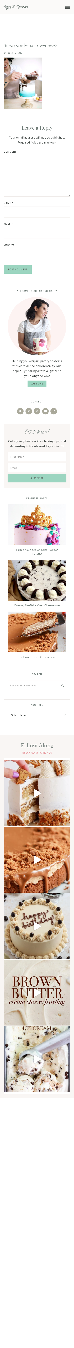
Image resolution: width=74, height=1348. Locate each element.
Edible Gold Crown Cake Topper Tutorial (37, 552)
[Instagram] (37, 411)
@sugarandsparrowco (37, 752)
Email (9, 224)
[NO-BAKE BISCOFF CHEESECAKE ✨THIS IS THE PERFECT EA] (37, 860)
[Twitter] (20, 411)
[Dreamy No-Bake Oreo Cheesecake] (37, 581)
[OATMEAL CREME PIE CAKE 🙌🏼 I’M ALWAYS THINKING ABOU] (37, 793)
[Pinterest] (29, 411)
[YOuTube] (45, 411)
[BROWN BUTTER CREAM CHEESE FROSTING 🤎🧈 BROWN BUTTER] (37, 993)
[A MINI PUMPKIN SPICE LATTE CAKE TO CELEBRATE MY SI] (37, 926)
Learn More (37, 384)
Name (8, 203)
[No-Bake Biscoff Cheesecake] (37, 633)
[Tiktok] (53, 411)
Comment (10, 151)
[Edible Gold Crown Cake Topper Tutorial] (37, 525)
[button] (68, 6)
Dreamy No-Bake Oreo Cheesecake (37, 605)
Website (9, 245)
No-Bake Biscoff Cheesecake (37, 657)
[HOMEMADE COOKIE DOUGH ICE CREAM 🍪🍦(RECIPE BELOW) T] (37, 1059)
